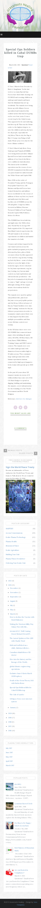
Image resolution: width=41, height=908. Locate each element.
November (14, 592)
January (13, 708)
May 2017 (9, 757)
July (11, 605)
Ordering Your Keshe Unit (16, 563)
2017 (10, 726)
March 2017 (10, 765)
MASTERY (9, 529)
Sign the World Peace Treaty (20, 467)
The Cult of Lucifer (17, 695)
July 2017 (9, 748)
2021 (10, 585)
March (12, 614)
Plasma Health (11, 542)
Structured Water (12, 546)
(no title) (18, 784)
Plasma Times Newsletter (15, 559)
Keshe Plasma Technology (16, 537)
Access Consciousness (14, 533)
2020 (10, 713)
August (12, 601)
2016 (10, 731)
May (12, 610)
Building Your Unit (12, 554)
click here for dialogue (24, 399)
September (14, 597)
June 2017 (9, 752)
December (14, 588)
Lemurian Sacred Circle (23, 804)
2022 (10, 581)
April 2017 (9, 761)
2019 (10, 718)
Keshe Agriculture (12, 550)
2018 (10, 722)
